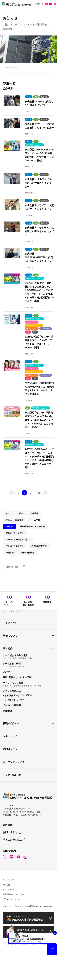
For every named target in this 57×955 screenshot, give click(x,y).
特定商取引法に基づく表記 (14, 894)
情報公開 (6, 884)
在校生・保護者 (27, 552)
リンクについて (9, 889)
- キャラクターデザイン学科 (17, 695)
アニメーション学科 (15, 532)
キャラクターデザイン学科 (18, 539)
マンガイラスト (31, 328)
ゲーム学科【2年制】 (13, 663)
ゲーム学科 (35, 519)
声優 (27, 332)
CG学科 (9, 526)
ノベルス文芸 (45, 328)
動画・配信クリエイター (34, 145)
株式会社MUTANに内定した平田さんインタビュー (39, 103)
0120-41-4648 (14, 811)
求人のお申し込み (12, 839)
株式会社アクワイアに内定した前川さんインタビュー (39, 125)
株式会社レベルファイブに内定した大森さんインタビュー (39, 182)
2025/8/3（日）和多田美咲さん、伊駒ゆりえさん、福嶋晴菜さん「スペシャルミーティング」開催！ (39, 388)
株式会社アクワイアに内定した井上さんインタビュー (39, 207)
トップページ (10, 622)
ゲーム (28, 97)
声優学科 (10, 552)
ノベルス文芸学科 (39, 545)
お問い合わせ (10, 832)
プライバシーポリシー (12, 899)
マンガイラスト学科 (15, 545)
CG (36, 97)
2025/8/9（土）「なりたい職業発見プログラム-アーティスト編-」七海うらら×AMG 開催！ (39, 342)
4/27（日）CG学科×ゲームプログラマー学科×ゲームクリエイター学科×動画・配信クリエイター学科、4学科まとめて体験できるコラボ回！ (39, 458)
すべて (9, 513)
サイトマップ (8, 880)
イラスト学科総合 (12, 691)
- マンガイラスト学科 (14, 699)
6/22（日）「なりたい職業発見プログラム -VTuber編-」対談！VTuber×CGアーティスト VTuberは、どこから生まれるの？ (39, 420)
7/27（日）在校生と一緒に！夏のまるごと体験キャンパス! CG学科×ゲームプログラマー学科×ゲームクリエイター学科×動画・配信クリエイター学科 (39, 292)
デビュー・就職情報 (14, 519)
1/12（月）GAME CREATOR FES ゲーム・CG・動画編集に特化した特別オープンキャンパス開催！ (39, 155)
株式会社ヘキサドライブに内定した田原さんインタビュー (39, 231)
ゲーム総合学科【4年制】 (15, 655)
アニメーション (31, 322)
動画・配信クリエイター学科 (32, 526)
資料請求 (8, 824)
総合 (34, 332)
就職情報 (44, 97)
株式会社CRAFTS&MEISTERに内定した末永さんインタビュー (39, 257)
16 (39, 492)
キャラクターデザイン (33, 325)
